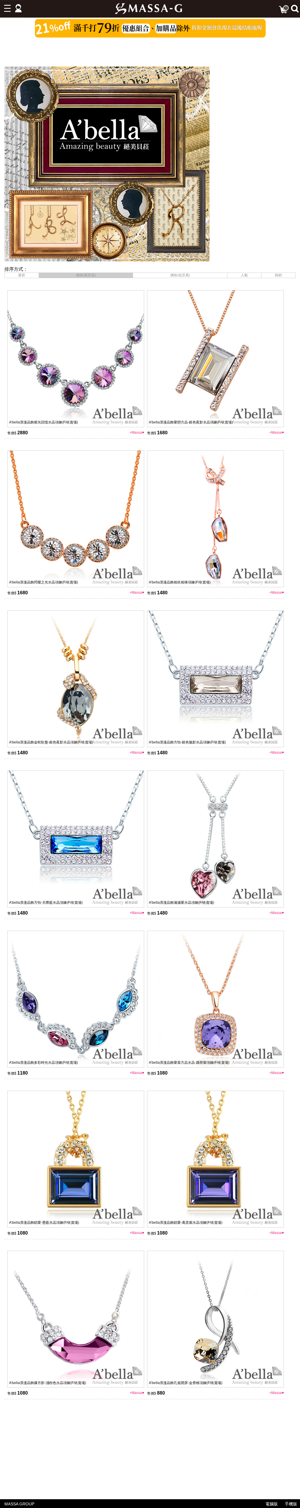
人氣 (244, 275)
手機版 (291, 1504)
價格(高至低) (86, 275)
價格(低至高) (180, 275)
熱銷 (278, 275)
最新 (21, 275)
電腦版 (271, 1504)
